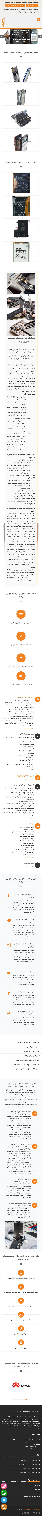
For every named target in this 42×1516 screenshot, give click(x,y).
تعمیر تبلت (37, 1489)
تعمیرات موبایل (36, 1485)
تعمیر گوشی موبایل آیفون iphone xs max (29, 1464)
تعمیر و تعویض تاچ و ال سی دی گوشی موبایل (26, 1064)
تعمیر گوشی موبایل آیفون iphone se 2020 (29, 1472)
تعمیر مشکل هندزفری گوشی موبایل (29, 1042)
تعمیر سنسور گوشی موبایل (31, 1051)
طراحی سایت (37, 1509)
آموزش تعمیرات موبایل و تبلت (32, 1496)
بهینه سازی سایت (27, 1509)
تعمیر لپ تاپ (36, 1493)
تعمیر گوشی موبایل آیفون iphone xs (30, 1460)
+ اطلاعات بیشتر (29, 728)
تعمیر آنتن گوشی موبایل (32, 1056)
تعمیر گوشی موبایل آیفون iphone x (31, 1468)
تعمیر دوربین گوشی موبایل (31, 1047)
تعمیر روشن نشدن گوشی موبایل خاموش (27, 1060)
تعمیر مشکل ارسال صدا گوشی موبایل (28, 1069)
